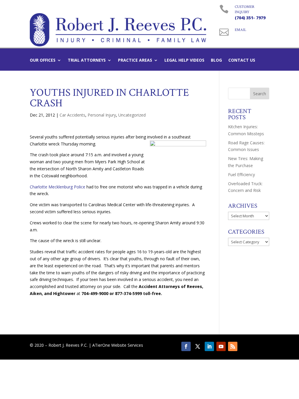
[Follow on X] (197, 346)
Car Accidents (72, 115)
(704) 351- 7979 (250, 17)
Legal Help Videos (184, 60)
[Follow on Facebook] (186, 346)
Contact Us (241, 60)
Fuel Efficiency (241, 174)
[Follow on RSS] (232, 346)
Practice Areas (135, 60)
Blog (216, 60)
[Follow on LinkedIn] (209, 346)
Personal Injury (102, 115)
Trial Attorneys (87, 60)
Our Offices (42, 60)
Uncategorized (132, 115)
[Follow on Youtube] (221, 346)
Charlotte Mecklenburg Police (57, 187)
